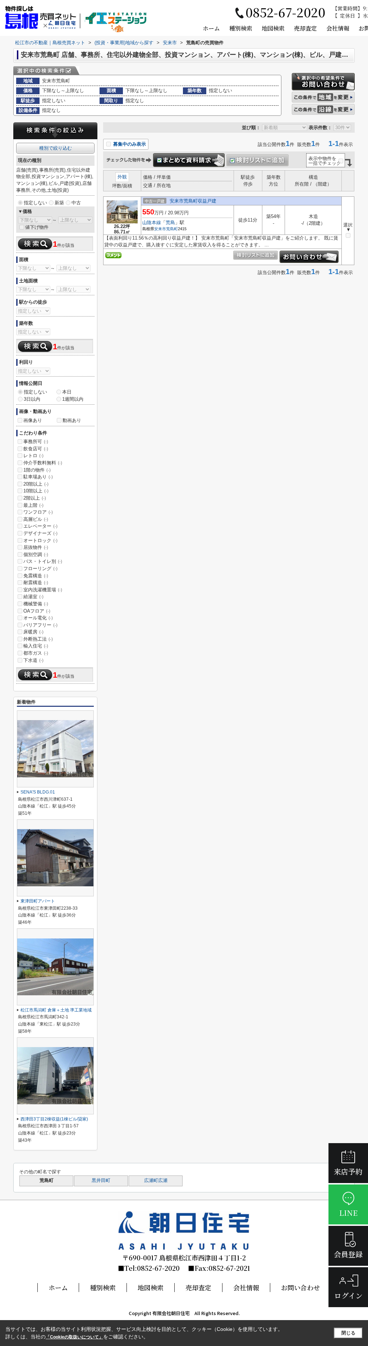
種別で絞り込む (55, 148)
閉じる (348, 1333)
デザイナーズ (40, 533)
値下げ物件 (37, 227)
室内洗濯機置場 (42, 589)
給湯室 (33, 596)
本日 (67, 392)
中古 (76, 202)
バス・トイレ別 (42, 561)
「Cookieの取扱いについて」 (74, 1337)
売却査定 (305, 28)
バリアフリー (40, 625)
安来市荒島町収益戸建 (193, 201)
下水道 (33, 660)
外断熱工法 (38, 639)
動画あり (72, 420)
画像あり (32, 420)
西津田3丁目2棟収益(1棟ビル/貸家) (54, 1119)
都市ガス (35, 653)
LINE (348, 1213)
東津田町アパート (37, 901)
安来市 (160, 229)
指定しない (35, 202)
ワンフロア (38, 512)
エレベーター (40, 526)
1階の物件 (37, 470)
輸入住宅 (35, 646)
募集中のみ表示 (129, 144)
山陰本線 (151, 222)
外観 (122, 176)
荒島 (170, 222)
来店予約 (348, 1171)
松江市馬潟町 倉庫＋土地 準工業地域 (56, 1010)
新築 (59, 202)
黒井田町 (101, 1180)
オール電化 (38, 617)
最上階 (33, 505)
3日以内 (32, 399)
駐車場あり (38, 476)
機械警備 (35, 603)
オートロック (40, 540)
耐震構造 (35, 582)
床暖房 (33, 632)
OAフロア (36, 611)
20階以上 (36, 484)
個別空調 (35, 554)
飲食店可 (35, 448)
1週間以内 (72, 399)
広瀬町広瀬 (155, 1180)
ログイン (348, 1295)
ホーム (211, 28)
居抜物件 (35, 547)
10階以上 (36, 491)
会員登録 (348, 1254)
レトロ (33, 455)
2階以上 (34, 498)
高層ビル (35, 519)
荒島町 (172, 229)
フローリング (40, 568)
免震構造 (35, 575)
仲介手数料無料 (42, 462)
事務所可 (35, 441)
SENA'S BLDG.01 (37, 792)
